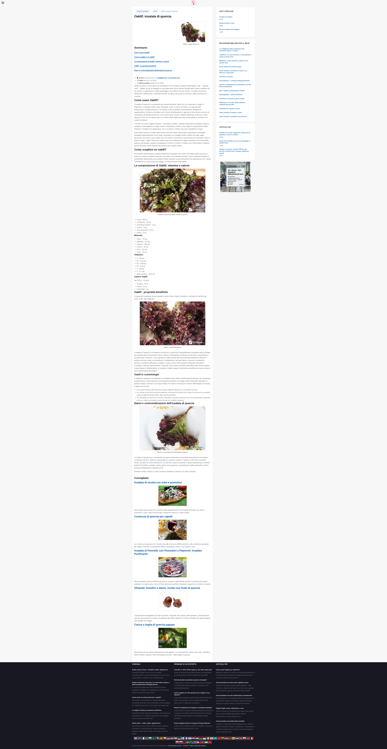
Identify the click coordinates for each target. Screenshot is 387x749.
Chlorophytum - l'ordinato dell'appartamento (234, 80)
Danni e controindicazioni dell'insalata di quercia (153, 70)
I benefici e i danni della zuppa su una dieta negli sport (193, 669)
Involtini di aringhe (225, 17)
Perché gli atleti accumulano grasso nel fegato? (190, 680)
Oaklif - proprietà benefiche (145, 66)
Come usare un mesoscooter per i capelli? (146, 697)
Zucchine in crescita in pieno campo (231, 98)
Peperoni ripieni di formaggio (229, 29)
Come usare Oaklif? (142, 53)
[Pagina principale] (193, 3)
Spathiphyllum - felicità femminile (230, 94)
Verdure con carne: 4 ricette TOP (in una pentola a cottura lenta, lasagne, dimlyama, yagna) (234, 151)
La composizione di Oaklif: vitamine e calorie (151, 61)
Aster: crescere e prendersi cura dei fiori (233, 116)
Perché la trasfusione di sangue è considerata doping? (193, 707)
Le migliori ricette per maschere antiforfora (146, 710)
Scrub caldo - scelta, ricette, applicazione (146, 723)
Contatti (185, 745)
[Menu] (3, 3)
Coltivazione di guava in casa (229, 108)
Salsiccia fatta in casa (226, 23)
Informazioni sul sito (174, 745)
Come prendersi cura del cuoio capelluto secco (232, 682)
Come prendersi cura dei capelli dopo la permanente (234, 695)
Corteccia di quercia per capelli (153, 516)
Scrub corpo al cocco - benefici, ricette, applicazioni (150, 669)
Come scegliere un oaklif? (144, 57)
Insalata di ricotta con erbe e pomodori (158, 482)
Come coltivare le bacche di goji (230, 66)
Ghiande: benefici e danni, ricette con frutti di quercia (167, 587)
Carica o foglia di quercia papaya (154, 624)
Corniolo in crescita (226, 76)
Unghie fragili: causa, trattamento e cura (230, 708)
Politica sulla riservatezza (197, 745)
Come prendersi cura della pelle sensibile (230, 721)
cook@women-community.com (168, 78)
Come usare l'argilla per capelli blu (228, 669)
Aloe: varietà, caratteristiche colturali (232, 90)
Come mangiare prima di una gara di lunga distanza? (192, 723)
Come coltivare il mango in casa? (230, 112)
